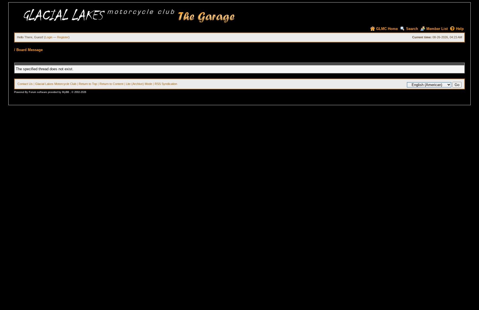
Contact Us (25, 83)
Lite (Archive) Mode (139, 83)
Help (460, 29)
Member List (437, 29)
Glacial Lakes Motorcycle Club (55, 83)
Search (412, 29)
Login (48, 37)
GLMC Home (387, 29)
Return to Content (111, 83)
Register (62, 37)
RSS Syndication (166, 83)
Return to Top (88, 83)
